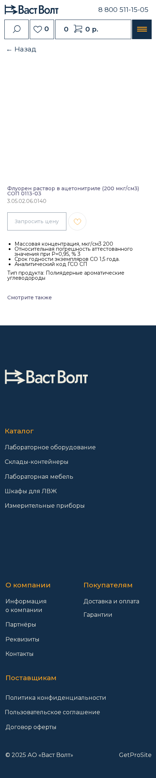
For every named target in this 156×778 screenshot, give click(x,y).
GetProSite (135, 754)
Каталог (19, 431)
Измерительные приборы (45, 505)
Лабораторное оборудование (50, 447)
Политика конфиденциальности (55, 697)
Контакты (19, 653)
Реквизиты (22, 639)
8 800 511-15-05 (123, 9)
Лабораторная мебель (39, 476)
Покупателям (108, 585)
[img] (46, 376)
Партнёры (20, 624)
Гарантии (97, 614)
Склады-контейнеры (37, 461)
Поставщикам (31, 678)
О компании (28, 585)
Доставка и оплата (111, 601)
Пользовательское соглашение (52, 712)
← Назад (21, 49)
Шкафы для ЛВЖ (31, 491)
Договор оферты (31, 727)
